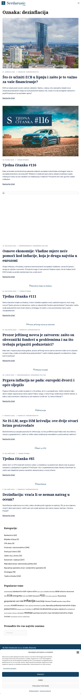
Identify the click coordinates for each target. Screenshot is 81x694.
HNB (21, 601)
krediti (14, 605)
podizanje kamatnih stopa (65, 605)
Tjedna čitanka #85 (18, 458)
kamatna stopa (61, 601)
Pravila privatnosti (45, 691)
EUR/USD (25, 596)
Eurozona (36, 596)
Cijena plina (40, 591)
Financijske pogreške (51, 596)
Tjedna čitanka (23, 160)
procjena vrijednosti (59, 609)
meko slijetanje (29, 605)
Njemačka (49, 605)
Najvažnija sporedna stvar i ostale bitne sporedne (23, 568)
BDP (24, 591)
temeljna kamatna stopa (62, 613)
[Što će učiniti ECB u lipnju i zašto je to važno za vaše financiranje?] (40, 43)
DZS (5, 596)
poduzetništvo (10, 609)
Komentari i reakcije (12, 560)
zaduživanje (26, 616)
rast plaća (20, 613)
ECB (9, 595)
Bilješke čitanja (10, 539)
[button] (78, 652)
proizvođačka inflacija (10, 613)
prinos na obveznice (42, 609)
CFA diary (8, 543)
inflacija (29, 601)
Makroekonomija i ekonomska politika (33, 246)
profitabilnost (70, 609)
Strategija (8, 572)
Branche (32, 648)
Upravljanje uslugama (9, 668)
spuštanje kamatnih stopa (42, 613)
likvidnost (21, 605)
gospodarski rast (11, 601)
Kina (68, 601)
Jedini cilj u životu (11, 556)
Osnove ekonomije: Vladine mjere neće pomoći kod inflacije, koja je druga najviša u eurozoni (40, 256)
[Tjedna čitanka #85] (40, 448)
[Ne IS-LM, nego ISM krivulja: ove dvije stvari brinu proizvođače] (40, 410)
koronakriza (7, 605)
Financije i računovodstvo (28, 72)
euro (30, 596)
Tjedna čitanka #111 (19, 296)
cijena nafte (32, 591)
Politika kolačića (34, 691)
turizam (7, 617)
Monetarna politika (40, 605)
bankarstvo (18, 591)
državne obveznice (67, 591)
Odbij (40, 680)
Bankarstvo (8, 535)
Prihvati (40, 674)
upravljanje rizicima (16, 616)
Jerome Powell (50, 601)
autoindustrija (8, 591)
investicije (40, 601)
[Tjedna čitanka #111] (40, 286)
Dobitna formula (49, 591)
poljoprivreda (20, 609)
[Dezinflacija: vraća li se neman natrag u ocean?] (40, 484)
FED (42, 595)
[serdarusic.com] (13, 3)
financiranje (62, 596)
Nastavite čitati (9, 98)
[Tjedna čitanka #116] (40, 131)
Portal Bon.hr (29, 609)
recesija (28, 612)
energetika (17, 596)
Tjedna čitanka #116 (19, 165)
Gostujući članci (10, 552)
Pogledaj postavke (40, 686)
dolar (57, 591)
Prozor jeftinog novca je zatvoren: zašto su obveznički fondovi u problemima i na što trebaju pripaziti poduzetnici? (38, 340)
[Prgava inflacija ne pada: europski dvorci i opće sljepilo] (40, 370)
